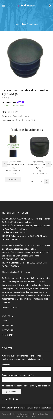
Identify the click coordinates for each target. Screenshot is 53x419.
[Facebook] (16, 120)
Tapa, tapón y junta (30, 24)
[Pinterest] (22, 120)
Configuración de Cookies (25, 416)
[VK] (19, 120)
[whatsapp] (32, 120)
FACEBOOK (7, 325)
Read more (13, 179)
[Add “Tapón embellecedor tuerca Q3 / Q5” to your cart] (46, 181)
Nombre (6, 364)
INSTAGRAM (8, 330)
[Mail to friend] (25, 120)
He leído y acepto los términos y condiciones (27, 385)
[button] (4, 164)
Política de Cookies (41, 414)
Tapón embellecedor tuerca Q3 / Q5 (40, 166)
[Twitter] (13, 120)
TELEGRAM (7, 335)
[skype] (35, 120)
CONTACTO (7, 316)
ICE (13, 168)
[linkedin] (28, 120)
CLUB (4, 320)
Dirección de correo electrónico (18, 375)
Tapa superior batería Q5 (13, 164)
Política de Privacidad (22, 414)
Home (17, 24)
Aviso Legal (6, 414)
